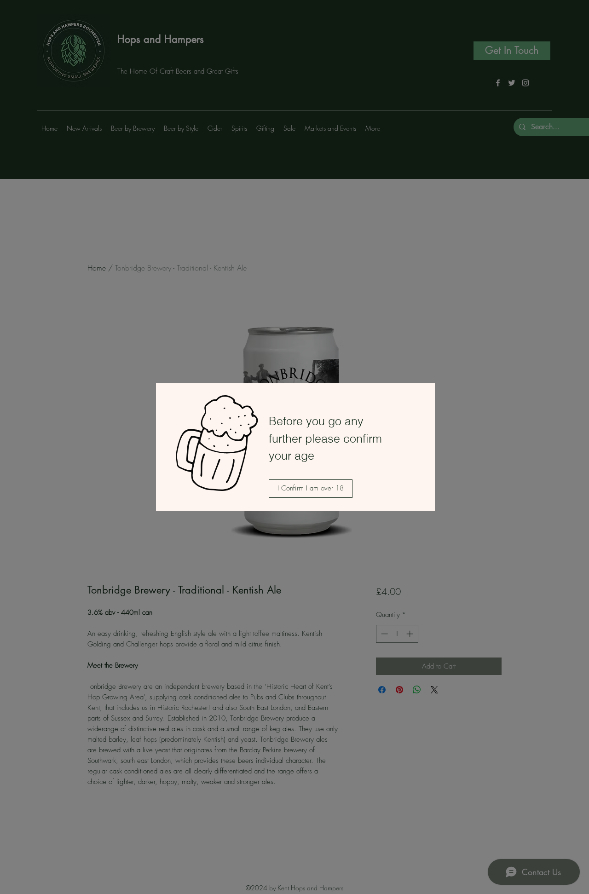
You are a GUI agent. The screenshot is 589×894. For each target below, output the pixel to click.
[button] (310, 488)
